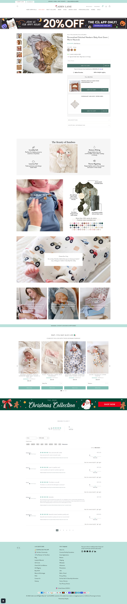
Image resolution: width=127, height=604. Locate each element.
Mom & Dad (73, 9)
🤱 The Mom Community (41, 552)
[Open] (3, 601)
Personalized (84, 9)
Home (93, 9)
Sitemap (37, 581)
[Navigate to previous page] (54, 530)
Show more (65, 444)
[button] (42, 34)
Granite (68, 50)
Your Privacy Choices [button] (64, 584)
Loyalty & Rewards (39, 560)
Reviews (61, 557)
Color (71, 47)
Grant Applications (64, 555)
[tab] (20, 2)
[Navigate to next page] (73, 530)
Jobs (60, 571)
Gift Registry (38, 568)
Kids (65, 9)
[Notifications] (102, 6)
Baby (60, 9)
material (33, 444)
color (60, 444)
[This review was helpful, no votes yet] (97, 462)
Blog (36, 557)
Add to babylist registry (100, 72)
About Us (61, 550)
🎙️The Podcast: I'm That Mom (42, 555)
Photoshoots (62, 568)
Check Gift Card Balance (41, 565)
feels (56, 444)
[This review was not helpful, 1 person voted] (99, 524)
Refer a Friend (62, 573)
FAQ (36, 576)
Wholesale (89, 6)
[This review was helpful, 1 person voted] (97, 524)
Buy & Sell (37, 571)
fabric (38, 444)
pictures (51, 444)
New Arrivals (32, 9)
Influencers (62, 565)
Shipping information (76, 125)
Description (73, 120)
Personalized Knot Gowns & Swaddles (78, 34)
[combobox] (31, 438)
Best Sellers (51, 9)
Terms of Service (63, 581)
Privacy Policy (62, 576)
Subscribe (97, 6)
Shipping (61, 560)
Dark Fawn (71, 50)
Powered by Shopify (63, 598)
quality (28, 444)
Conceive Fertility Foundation (66, 552)
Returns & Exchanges (40, 573)
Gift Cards (37, 563)
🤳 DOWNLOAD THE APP (42, 550)
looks (46, 444)
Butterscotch (75, 50)
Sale (99, 9)
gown (42, 444)
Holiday (42, 9)
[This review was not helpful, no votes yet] (99, 462)
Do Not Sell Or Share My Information (68, 578)
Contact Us (37, 578)
